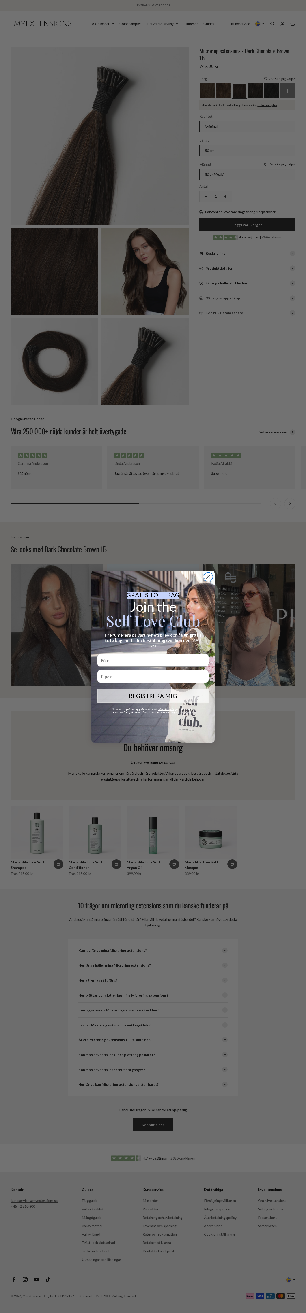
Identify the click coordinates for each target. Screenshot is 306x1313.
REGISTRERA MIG (153, 695)
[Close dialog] (208, 576)
